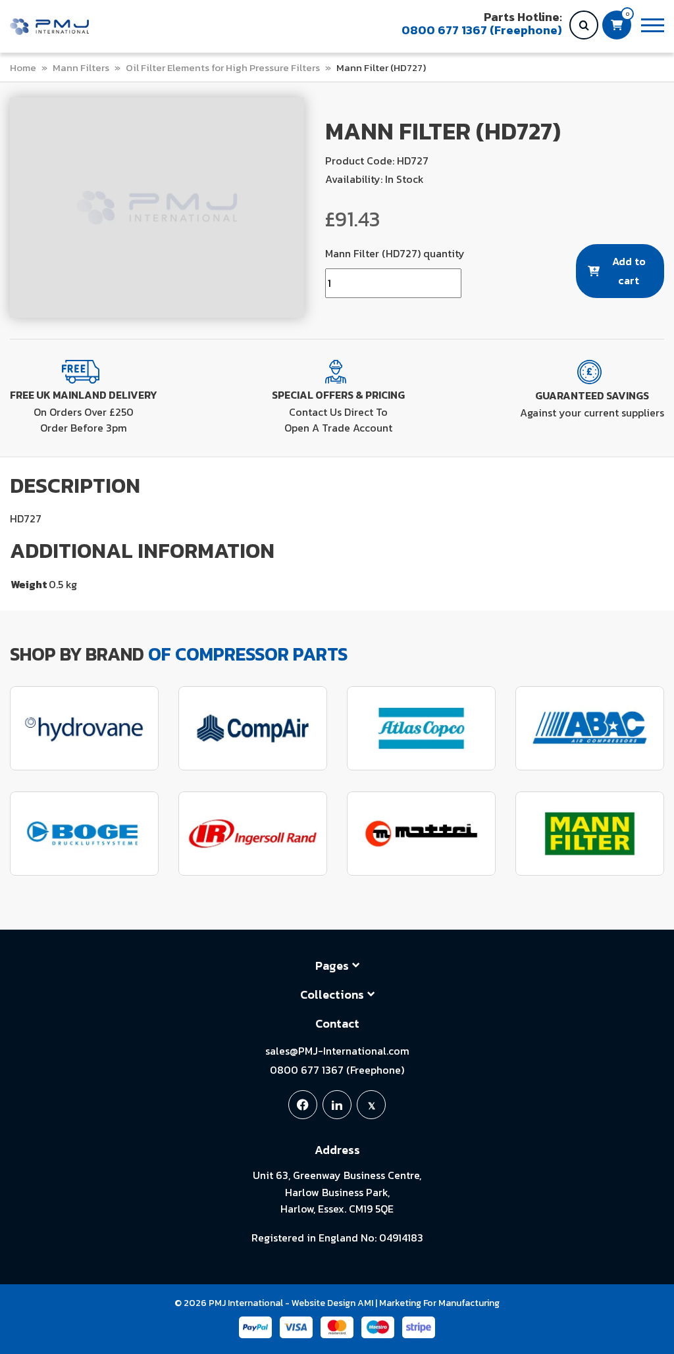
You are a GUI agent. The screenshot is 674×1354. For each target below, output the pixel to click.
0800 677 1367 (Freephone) (337, 1070)
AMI (365, 1303)
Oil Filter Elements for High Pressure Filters (223, 67)
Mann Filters (81, 67)
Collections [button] (332, 994)
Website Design (323, 1303)
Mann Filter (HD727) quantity (395, 253)
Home (23, 67)
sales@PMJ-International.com (337, 1051)
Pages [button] (332, 965)
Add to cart (629, 270)
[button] (652, 25)
